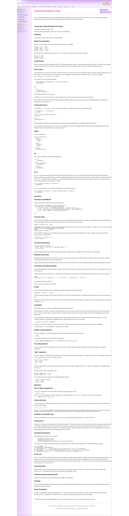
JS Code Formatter (23, 14)
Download (60, 505)
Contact (74, 505)
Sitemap (79, 505)
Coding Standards (23, 21)
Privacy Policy (84, 505)
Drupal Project (60, 31)
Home (50, 505)
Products (54, 505)
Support (70, 505)
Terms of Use (92, 505)
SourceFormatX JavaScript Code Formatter (69, 499)
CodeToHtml (22, 19)
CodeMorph (21, 17)
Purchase (65, 505)
